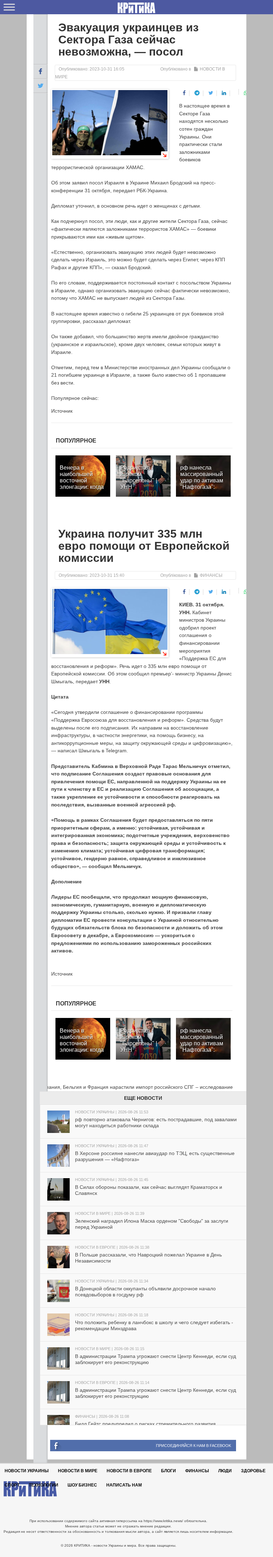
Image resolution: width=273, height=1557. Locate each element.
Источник (62, 411)
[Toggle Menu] (9, 7)
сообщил (100, 866)
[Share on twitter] (211, 93)
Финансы (211, 575)
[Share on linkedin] (224, 93)
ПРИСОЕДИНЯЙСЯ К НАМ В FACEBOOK (193, 1445)
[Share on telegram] (197, 93)
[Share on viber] (235, 92)
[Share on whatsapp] (246, 93)
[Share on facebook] (184, 93)
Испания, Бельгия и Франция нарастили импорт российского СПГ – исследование (133, 1087)
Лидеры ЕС (66, 897)
